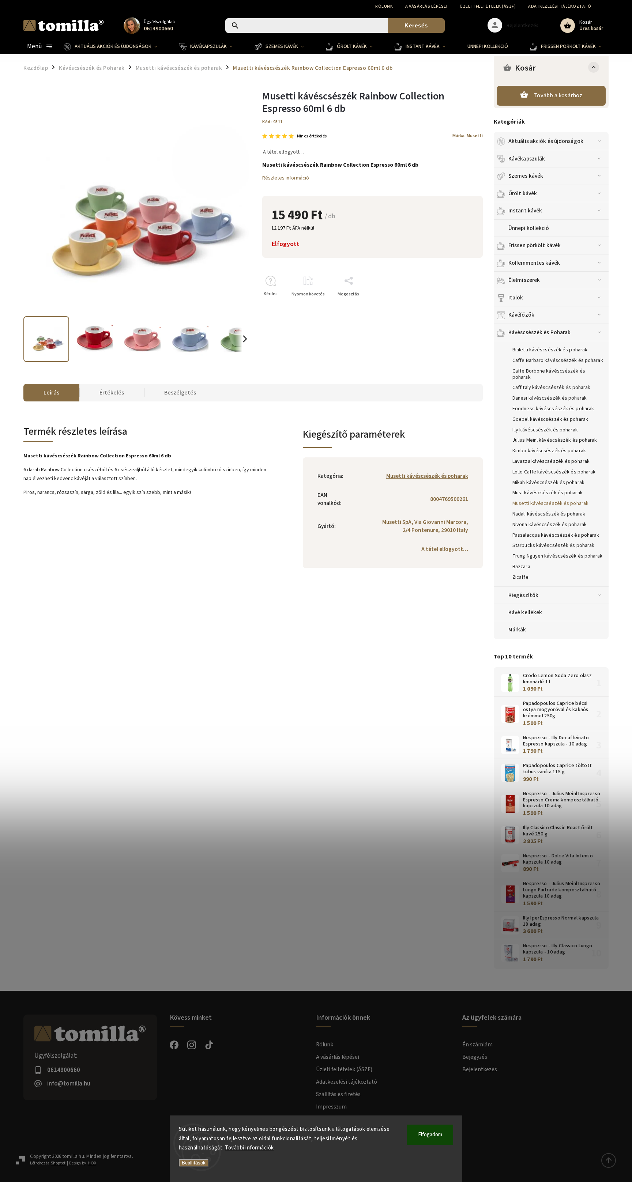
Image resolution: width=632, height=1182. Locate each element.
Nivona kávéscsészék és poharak (549, 524)
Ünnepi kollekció (528, 228)
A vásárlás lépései (426, 6)
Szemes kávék (525, 176)
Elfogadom (430, 1134)
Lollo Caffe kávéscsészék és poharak (554, 472)
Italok (515, 298)
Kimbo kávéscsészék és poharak (549, 450)
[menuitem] (116, 46)
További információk (249, 1148)
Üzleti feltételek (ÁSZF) (488, 6)
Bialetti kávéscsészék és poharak (549, 350)
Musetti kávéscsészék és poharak (550, 503)
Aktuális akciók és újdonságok (545, 141)
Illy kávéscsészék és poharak (545, 430)
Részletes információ (285, 178)
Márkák (517, 630)
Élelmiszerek (524, 280)
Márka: (467, 135)
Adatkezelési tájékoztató (559, 6)
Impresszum (331, 1107)
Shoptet (58, 1163)
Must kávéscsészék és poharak (547, 492)
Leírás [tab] (51, 393)
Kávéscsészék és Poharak (539, 332)
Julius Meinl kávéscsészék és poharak (554, 440)
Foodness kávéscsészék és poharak (553, 408)
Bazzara (521, 566)
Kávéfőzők (521, 315)
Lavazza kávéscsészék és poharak (551, 461)
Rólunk (384, 6)
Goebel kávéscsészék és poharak (550, 419)
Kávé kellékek (525, 612)
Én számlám (477, 1045)
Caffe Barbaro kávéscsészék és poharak (557, 360)
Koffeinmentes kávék (534, 263)
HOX (92, 1163)
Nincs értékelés (312, 136)
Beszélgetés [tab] (180, 393)
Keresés (416, 25)
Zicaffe (520, 577)
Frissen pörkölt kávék (534, 245)
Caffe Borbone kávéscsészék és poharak (548, 374)
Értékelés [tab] (111, 393)
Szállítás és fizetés (338, 1094)
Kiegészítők (523, 595)
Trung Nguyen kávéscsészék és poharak (557, 556)
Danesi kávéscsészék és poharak (549, 398)
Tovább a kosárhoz (558, 95)
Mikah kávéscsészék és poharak (548, 482)
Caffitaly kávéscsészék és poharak (551, 387)
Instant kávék (525, 211)
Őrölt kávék (522, 193)
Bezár (460, 307)
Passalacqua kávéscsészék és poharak (555, 535)
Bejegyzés (474, 1057)
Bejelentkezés (479, 1069)
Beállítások (194, 1163)
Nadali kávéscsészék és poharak (548, 514)
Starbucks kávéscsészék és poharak (553, 545)
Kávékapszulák (526, 159)
